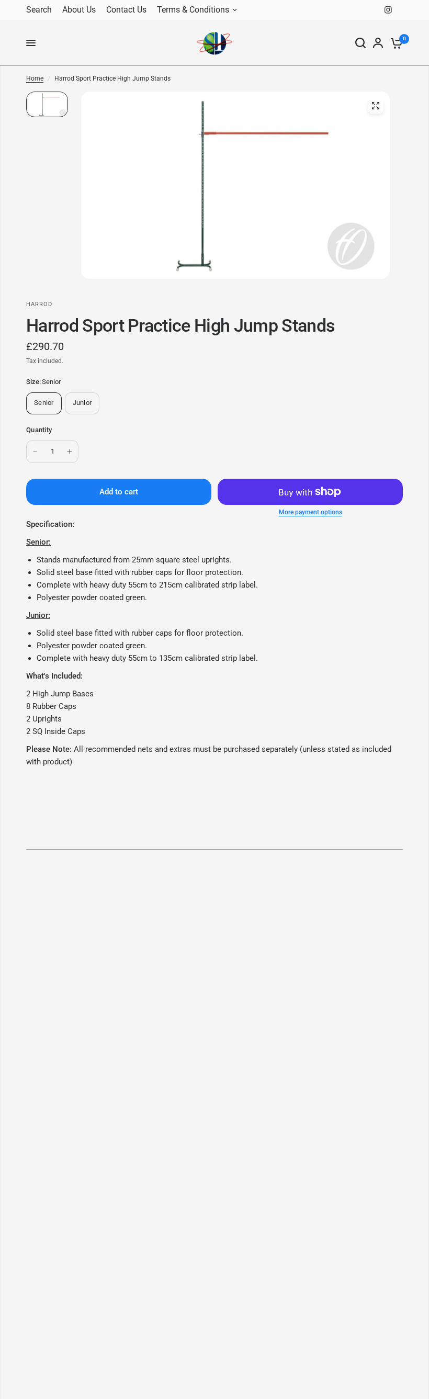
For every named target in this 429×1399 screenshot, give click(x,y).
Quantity (39, 430)
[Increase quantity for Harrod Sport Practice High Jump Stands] (69, 451)
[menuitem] (41, 10)
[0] (395, 43)
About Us (79, 10)
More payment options (310, 512)
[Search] (360, 43)
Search (39, 10)
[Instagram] (388, 10)
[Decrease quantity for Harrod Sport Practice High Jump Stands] (35, 451)
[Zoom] (375, 106)
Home (34, 78)
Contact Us (126, 10)
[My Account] (378, 43)
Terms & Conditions (193, 10)
